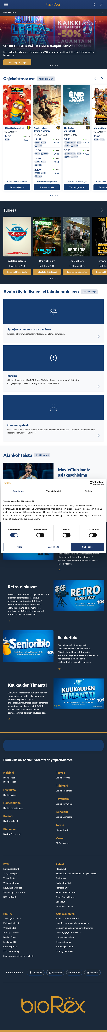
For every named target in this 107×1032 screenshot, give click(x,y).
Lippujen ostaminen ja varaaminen (72, 923)
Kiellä (19, 547)
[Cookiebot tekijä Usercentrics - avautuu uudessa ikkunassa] (91, 483)
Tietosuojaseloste (64, 946)
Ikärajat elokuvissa (65, 937)
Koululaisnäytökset (12, 887)
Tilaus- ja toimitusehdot (67, 918)
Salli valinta (53, 547)
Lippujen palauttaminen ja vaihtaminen (74, 927)
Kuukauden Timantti (66, 892)
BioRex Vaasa (62, 843)
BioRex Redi (9, 777)
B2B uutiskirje (10, 897)
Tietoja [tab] (88, 491)
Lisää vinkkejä (89, 291)
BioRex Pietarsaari (12, 834)
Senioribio (61, 878)
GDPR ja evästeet (64, 951)
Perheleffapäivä (63, 883)
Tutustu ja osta (17, 187)
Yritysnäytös (9, 878)
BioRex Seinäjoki (64, 816)
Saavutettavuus (63, 942)
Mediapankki (9, 942)
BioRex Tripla (9, 781)
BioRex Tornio (62, 830)
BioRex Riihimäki (64, 790)
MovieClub (61, 868)
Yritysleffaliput (10, 873)
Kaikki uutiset (42, 455)
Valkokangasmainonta (14, 892)
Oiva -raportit (10, 946)
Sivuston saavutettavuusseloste (18, 956)
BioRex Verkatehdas (13, 807)
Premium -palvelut (65, 906)
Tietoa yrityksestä (12, 918)
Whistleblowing (11, 951)
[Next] (101, 78)
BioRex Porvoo (63, 777)
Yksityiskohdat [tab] (53, 491)
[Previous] (96, 78)
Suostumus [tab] (18, 491)
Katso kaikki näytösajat (17, 272)
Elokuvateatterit (11, 868)
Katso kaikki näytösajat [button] (17, 181)
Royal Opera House (65, 897)
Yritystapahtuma (11, 883)
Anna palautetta (11, 932)
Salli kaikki (87, 547)
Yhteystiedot (9, 927)
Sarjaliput (60, 901)
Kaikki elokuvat (46, 78)
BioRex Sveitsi (10, 794)
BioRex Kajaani (10, 821)
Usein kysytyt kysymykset (68, 932)
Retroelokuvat (62, 887)
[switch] (40, 535)
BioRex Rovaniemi (64, 803)
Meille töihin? (10, 937)
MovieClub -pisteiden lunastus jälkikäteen (76, 873)
